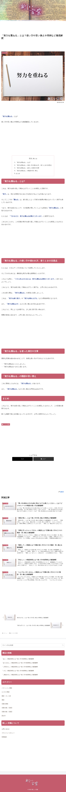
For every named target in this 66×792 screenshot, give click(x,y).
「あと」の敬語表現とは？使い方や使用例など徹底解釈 (18, 659)
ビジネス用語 (6, 424)
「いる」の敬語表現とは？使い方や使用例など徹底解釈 (18, 670)
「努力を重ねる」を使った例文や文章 (27, 168)
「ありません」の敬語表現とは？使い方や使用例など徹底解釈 (20, 663)
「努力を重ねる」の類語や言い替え (27, 170)
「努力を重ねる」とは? (23, 162)
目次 (30, 158)
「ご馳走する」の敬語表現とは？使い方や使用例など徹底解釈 (20, 674)
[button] (43, 459)
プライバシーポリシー (8, 733)
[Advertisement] (33, 27)
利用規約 (4, 737)
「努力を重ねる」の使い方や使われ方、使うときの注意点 (34, 165)
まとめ (18, 173)
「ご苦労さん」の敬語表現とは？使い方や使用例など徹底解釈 (20, 666)
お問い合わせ (5, 729)
